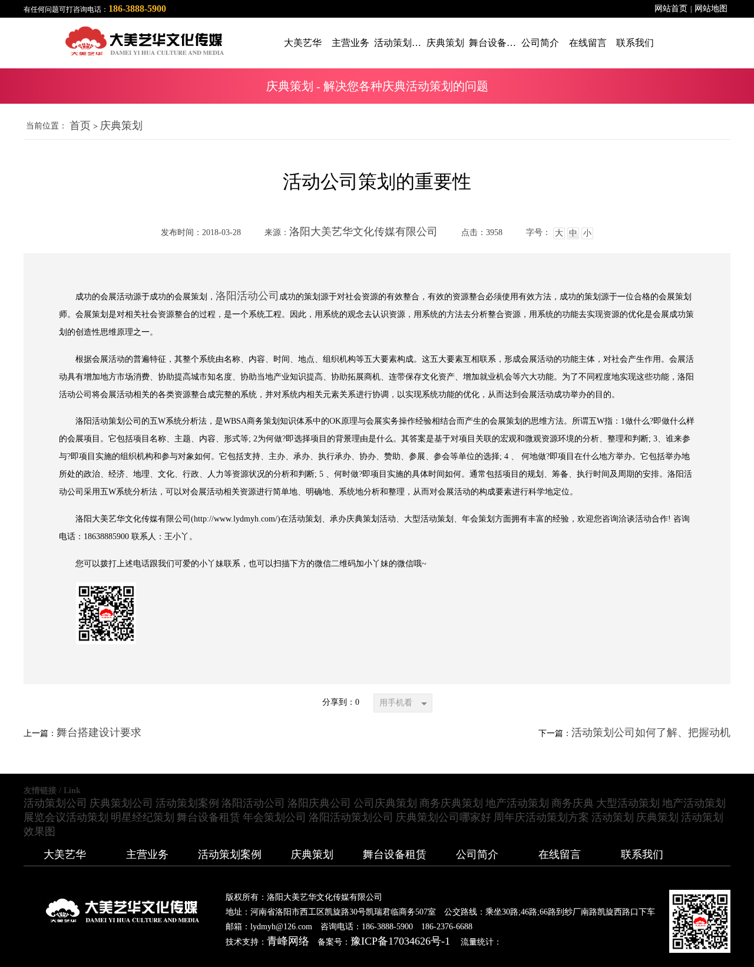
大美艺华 (65, 854)
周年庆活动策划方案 (541, 817)
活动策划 (612, 817)
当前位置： (46, 125)
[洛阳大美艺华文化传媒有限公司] (113, 41)
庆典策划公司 (121, 803)
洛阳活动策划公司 (351, 817)
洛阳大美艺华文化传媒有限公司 (363, 231)
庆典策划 (121, 125)
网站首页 (670, 8)
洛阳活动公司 (247, 296)
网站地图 (711, 8)
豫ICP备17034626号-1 (400, 941)
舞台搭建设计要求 (99, 732)
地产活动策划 (517, 803)
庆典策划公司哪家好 (443, 817)
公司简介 (477, 854)
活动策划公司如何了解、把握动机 (650, 732)
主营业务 (147, 854)
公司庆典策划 (385, 803)
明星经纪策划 (142, 817)
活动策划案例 (187, 803)
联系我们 (642, 854)
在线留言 (559, 854)
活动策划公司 (55, 803)
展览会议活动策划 (66, 817)
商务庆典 (572, 803)
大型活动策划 (628, 803)
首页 (80, 125)
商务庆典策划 (451, 803)
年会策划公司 (274, 817)
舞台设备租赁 (208, 817)
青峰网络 (288, 941)
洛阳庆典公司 (319, 803)
